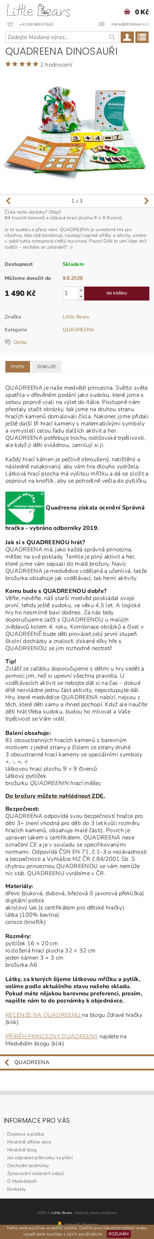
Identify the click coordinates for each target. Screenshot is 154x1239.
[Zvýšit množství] (81, 290)
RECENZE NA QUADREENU (43, 1015)
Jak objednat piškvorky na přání (40, 1158)
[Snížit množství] (81, 296)
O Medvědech (22, 1181)
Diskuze (46, 367)
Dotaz (20, 342)
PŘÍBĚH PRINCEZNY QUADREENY (51, 1036)
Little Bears (76, 316)
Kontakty (16, 1189)
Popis (17, 367)
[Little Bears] (38, 9)
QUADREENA (79, 329)
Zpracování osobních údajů (35, 1173)
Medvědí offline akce (29, 1142)
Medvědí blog (22, 1150)
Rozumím (119, 1234)
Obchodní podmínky (28, 1165)
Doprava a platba (25, 1134)
